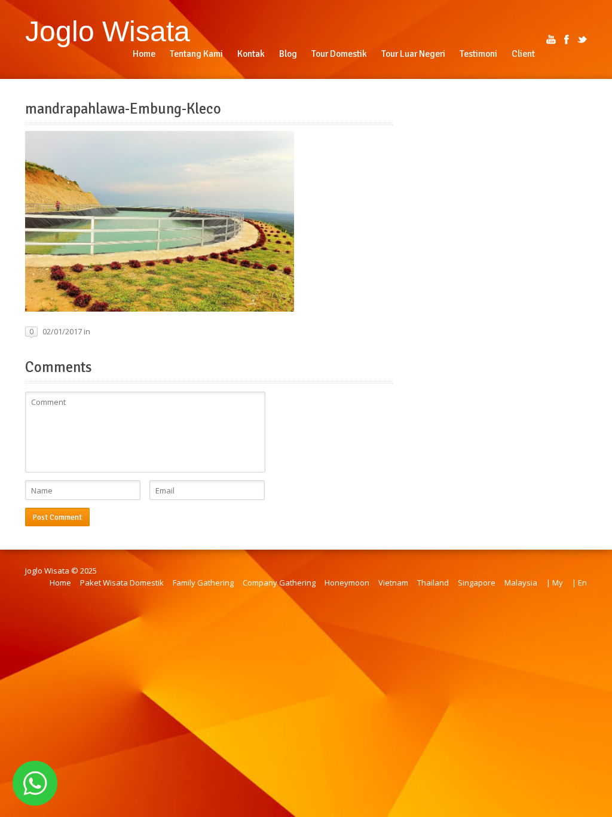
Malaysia (520, 582)
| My (554, 582)
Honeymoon (347, 582)
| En (579, 582)
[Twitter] (582, 39)
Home (60, 582)
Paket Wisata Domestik (122, 582)
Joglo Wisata (107, 31)
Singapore (476, 582)
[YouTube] (551, 39)
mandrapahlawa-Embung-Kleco (123, 109)
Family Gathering (203, 582)
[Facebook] (566, 39)
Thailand (433, 582)
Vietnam (393, 582)
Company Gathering (279, 582)
